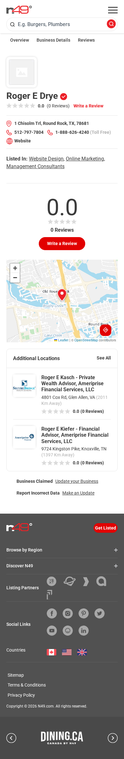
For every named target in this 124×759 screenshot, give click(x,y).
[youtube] (51, 631)
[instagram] (67, 613)
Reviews (86, 40)
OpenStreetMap (86, 340)
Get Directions (105, 330)
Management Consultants (35, 166)
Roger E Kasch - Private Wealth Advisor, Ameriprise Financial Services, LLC (72, 383)
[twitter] (99, 613)
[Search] (111, 24)
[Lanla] (103, 581)
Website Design (46, 159)
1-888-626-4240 (72, 132)
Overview (19, 40)
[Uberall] (72, 581)
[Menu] (113, 10)
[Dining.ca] (62, 737)
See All (104, 357)
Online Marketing (85, 159)
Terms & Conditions (27, 684)
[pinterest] (83, 613)
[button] (62, 295)
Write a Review (88, 105)
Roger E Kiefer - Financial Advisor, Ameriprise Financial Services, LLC (74, 435)
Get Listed (105, 527)
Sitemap (16, 675)
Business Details (53, 40)
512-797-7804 (29, 132)
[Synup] (88, 581)
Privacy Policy (21, 695)
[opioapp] (67, 631)
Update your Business (76, 481)
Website (22, 140)
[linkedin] (83, 631)
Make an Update (78, 493)
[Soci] (49, 594)
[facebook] (51, 613)
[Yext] (53, 581)
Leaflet (62, 340)
